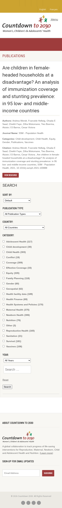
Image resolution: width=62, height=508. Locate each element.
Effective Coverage (19, 268)
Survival (13, 341)
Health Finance (17, 299)
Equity (12, 273)
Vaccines (14, 346)
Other (11, 325)
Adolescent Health (19, 241)
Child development (19, 247)
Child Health (16, 252)
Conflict (13, 257)
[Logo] (26, 23)
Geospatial (14, 289)
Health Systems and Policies (24, 304)
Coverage (14, 262)
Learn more (46, 453)
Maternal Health (17, 309)
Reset (5, 380)
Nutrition (13, 320)
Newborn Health (18, 315)
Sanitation (14, 336)
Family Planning (18, 278)
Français (54, 9)
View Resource (10, 175)
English (42, 9)
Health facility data (19, 294)
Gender (12, 283)
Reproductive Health (20, 330)
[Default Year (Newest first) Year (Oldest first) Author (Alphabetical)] (17, 200)
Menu (54, 19)
